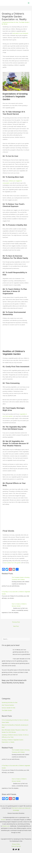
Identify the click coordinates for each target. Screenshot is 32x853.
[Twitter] (16, 849)
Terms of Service (16, 846)
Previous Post (16, 622)
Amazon (3, 819)
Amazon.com (5, 826)
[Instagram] (18, 849)
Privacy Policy (16, 844)
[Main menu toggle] (28, 3)
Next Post (16, 626)
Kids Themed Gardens (8, 705)
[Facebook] (13, 849)
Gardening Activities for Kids (10, 22)
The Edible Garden (24, 22)
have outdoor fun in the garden (12, 562)
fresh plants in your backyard (20, 33)
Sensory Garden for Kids (8, 707)
